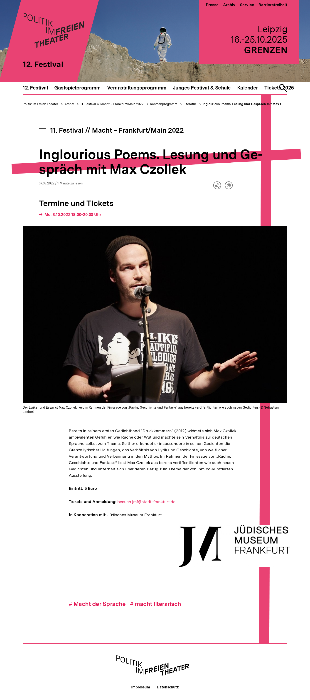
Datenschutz (168, 687)
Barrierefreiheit (272, 4)
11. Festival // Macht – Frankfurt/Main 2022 (111, 104)
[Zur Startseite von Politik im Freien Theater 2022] (53, 46)
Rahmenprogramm (164, 104)
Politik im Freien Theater (41, 104)
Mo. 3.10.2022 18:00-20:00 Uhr (72, 214)
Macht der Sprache (97, 603)
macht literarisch (155, 603)
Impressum (140, 687)
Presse (212, 4)
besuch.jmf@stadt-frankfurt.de (146, 501)
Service (247, 4)
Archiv (229, 4)
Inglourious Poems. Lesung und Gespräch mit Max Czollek (247, 104)
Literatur (190, 104)
